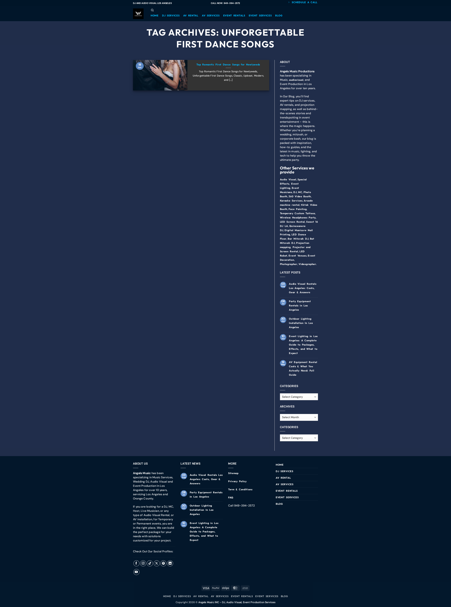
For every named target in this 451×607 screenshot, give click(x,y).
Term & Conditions (240, 489)
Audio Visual (288, 179)
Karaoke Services (291, 200)
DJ (295, 192)
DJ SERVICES (284, 471)
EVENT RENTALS (287, 490)
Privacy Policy (237, 481)
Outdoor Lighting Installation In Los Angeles (301, 323)
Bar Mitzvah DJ (298, 238)
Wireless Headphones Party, (298, 217)
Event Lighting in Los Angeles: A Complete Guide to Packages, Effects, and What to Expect (303, 345)
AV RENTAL (283, 477)
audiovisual (296, 79)
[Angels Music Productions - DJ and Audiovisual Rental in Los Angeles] (138, 13)
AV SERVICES (285, 484)
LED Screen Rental (292, 221)
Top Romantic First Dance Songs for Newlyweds (228, 64)
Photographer (288, 264)
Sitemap (233, 473)
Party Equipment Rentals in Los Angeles (300, 305)
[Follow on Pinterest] (163, 563)
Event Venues (297, 255)
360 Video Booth (300, 196)
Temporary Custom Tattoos (297, 213)
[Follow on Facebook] (136, 563)
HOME (280, 464)
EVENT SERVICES (287, 497)
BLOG (279, 503)
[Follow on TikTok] (150, 563)
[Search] (152, 10)
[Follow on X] (157, 563)
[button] (154, 16)
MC (300, 192)
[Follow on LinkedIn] (170, 563)
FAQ (230, 497)
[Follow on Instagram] (143, 563)
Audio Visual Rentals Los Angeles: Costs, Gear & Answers (302, 288)
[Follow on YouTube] (136, 572)
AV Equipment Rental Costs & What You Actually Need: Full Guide (303, 368)
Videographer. (308, 264)
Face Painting (298, 209)
